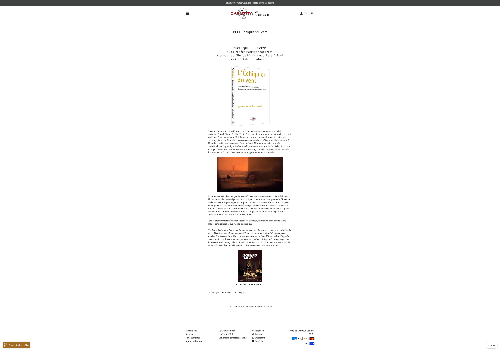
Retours (189, 334)
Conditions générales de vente (233, 338)
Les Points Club (226, 334)
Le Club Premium (227, 330)
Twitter (258, 334)
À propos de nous (194, 341)
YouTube (259, 341)
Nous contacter (193, 338)
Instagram (259, 338)
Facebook (259, 330)
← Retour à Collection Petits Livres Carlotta (250, 307)
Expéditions (191, 330)
